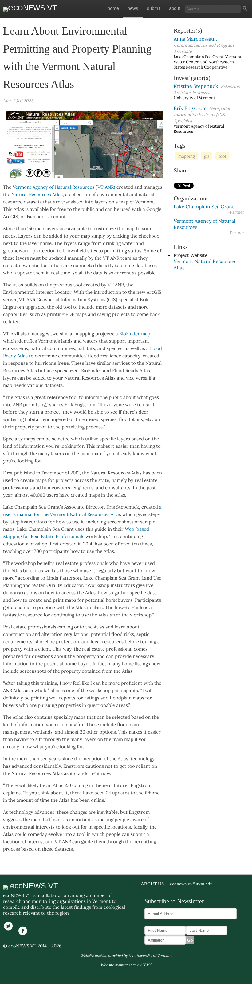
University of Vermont (153, 955)
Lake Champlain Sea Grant (204, 206)
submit (153, 8)
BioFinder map (134, 334)
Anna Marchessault (195, 39)
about (174, 8)
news (133, 8)
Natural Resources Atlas (37, 194)
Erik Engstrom (190, 108)
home (113, 8)
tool (222, 156)
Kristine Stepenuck (196, 86)
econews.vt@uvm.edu (191, 883)
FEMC (147, 964)
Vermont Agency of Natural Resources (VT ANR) (64, 187)
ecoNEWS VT (33, 885)
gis (206, 156)
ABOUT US (152, 883)
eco (32, 7)
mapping (186, 156)
